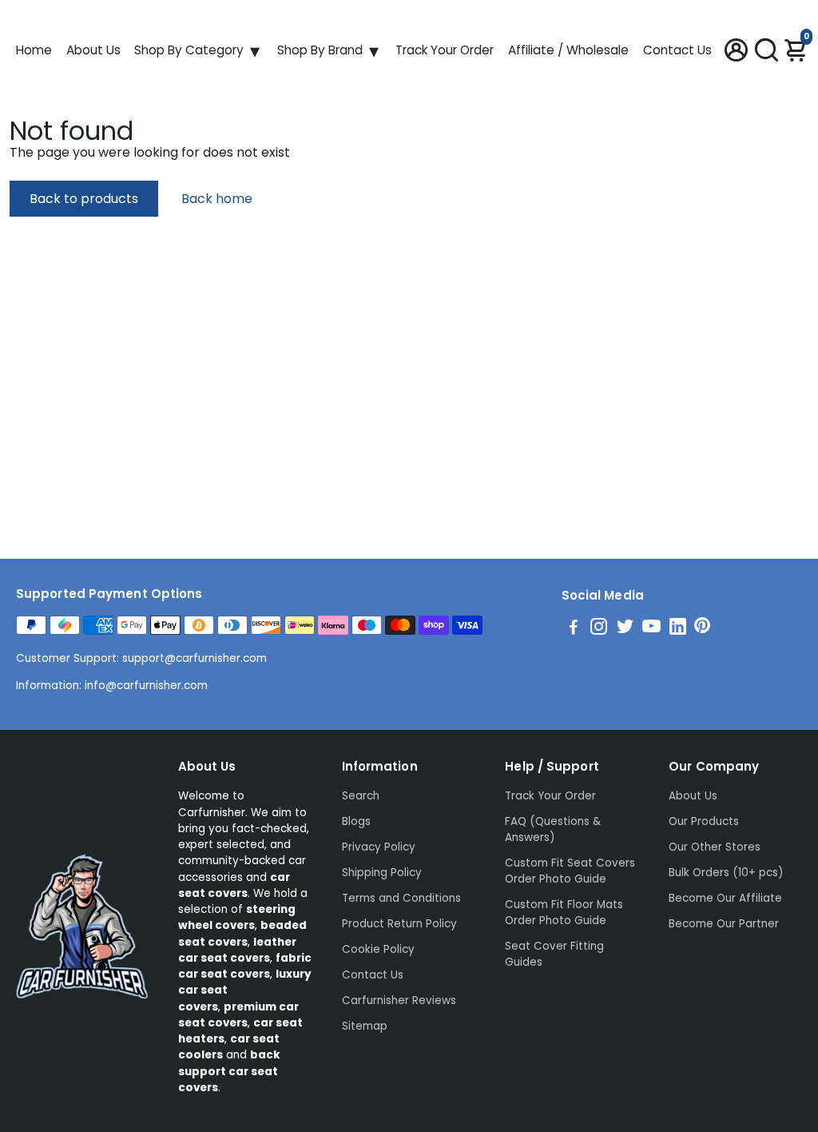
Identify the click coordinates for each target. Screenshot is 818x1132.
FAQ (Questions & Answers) (553, 829)
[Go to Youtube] (651, 628)
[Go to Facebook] (573, 628)
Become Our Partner (724, 923)
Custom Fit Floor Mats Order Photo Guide (564, 912)
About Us (93, 50)
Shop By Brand (320, 50)
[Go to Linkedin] (678, 628)
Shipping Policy (382, 872)
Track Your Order (444, 50)
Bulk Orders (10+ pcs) (726, 872)
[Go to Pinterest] (702, 628)
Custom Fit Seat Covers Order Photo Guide (570, 871)
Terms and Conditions (401, 898)
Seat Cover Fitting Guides (554, 954)
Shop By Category (189, 50)
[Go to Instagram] (599, 628)
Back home (216, 198)
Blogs (356, 821)
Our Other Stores (714, 847)
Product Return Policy (399, 923)
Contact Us (677, 50)
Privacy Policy (378, 847)
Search (360, 795)
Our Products (704, 821)
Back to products (84, 198)
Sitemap (364, 1026)
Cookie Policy (378, 949)
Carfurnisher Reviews (399, 1000)
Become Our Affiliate (725, 898)
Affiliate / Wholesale (568, 50)
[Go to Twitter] (625, 628)
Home (34, 50)
